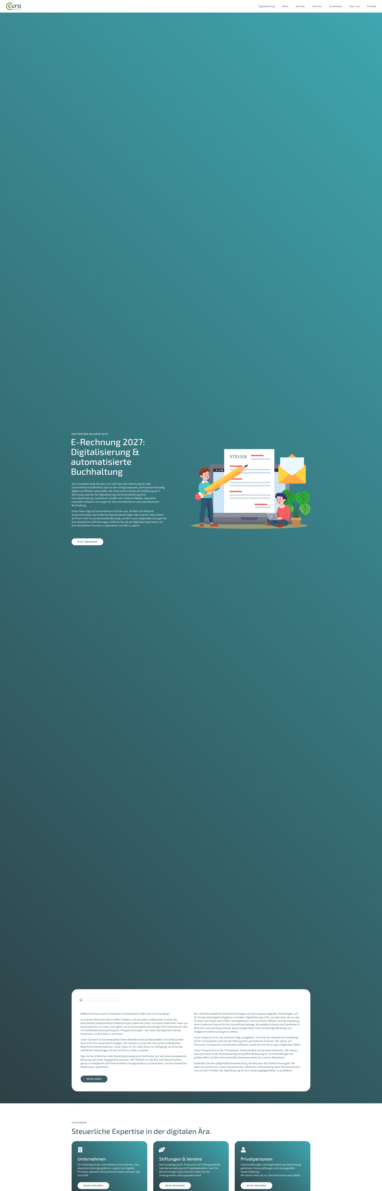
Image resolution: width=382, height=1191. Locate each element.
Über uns (354, 6)
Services (300, 6)
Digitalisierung (266, 6)
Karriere (317, 6)
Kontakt (371, 6)
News (285, 6)
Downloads (335, 6)
